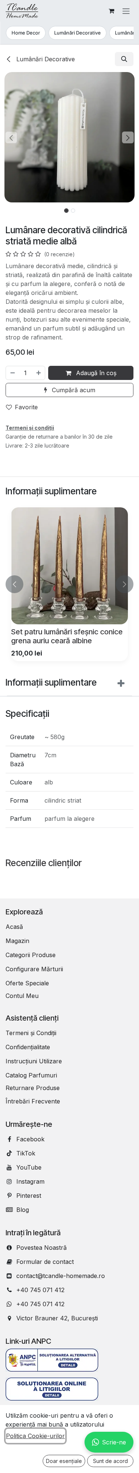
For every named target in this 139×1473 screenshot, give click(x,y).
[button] (124, 59)
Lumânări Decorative (77, 33)
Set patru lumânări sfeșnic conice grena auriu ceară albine (67, 636)
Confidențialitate (28, 1047)
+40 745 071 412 (40, 1290)
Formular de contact (45, 1261)
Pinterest (28, 1195)
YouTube (29, 1167)
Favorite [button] (26, 407)
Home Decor (25, 33)
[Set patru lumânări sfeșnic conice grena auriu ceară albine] (69, 565)
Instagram (30, 1181)
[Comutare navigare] (126, 11)
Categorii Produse (31, 955)
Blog (22, 1209)
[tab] (69, 684)
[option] (69, 584)
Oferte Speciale (27, 983)
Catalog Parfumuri (31, 1075)
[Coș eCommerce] (111, 10)
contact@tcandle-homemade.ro (60, 1275)
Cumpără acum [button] (72, 390)
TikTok (25, 1153)
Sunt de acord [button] (110, 1461)
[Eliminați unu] (12, 373)
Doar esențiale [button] (64, 1461)
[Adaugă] (39, 373)
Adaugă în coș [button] (95, 373)
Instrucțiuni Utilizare (34, 1061)
